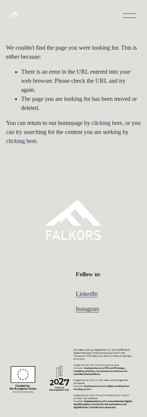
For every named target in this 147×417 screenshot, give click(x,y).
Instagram (87, 309)
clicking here (107, 123)
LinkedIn (87, 294)
